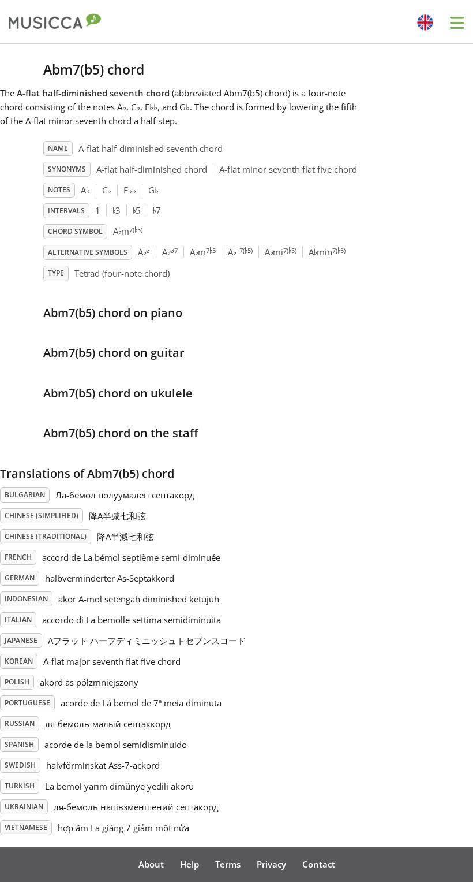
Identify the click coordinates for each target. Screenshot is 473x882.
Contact (318, 864)
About (151, 864)
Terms (228, 864)
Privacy (271, 864)
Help (189, 864)
